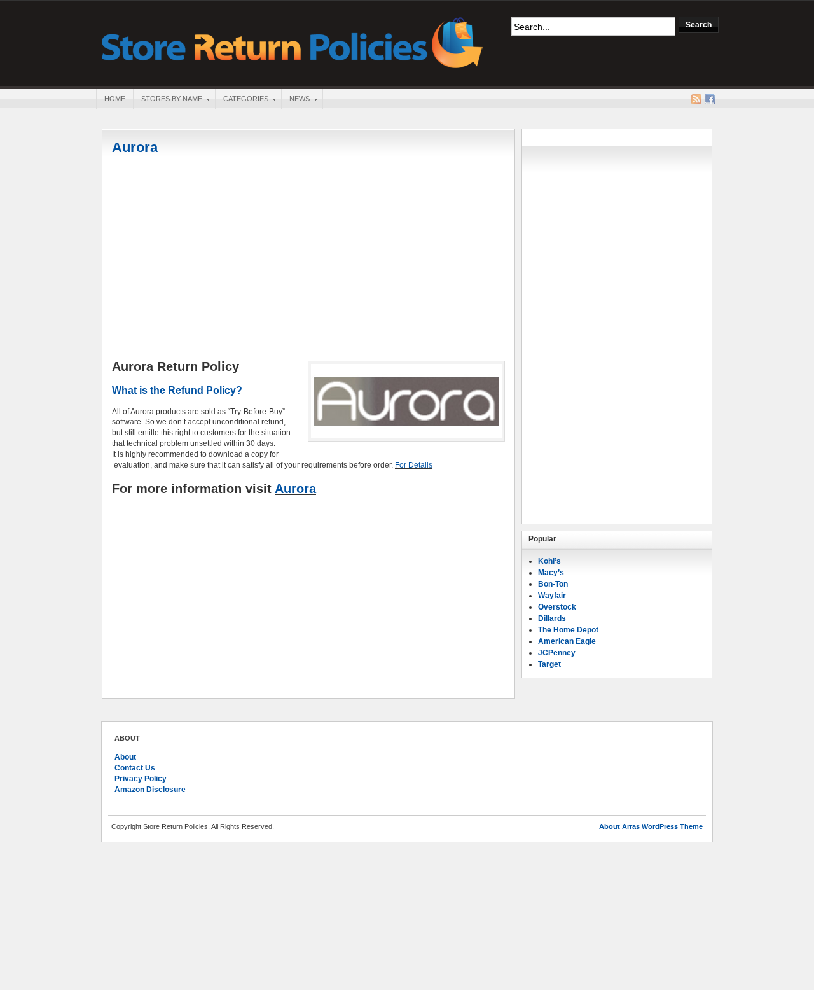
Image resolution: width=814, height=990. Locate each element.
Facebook (710, 99)
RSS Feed (696, 99)
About (125, 757)
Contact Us (134, 767)
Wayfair (552, 595)
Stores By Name (167, 100)
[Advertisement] (308, 259)
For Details (413, 465)
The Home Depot (568, 629)
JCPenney (557, 652)
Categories (241, 100)
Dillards (552, 618)
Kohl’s (549, 561)
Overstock (557, 607)
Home (114, 98)
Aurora (135, 147)
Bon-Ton (553, 584)
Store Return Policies (292, 41)
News (295, 100)
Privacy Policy (140, 778)
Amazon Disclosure (150, 789)
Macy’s (551, 572)
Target (549, 664)
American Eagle (567, 641)
